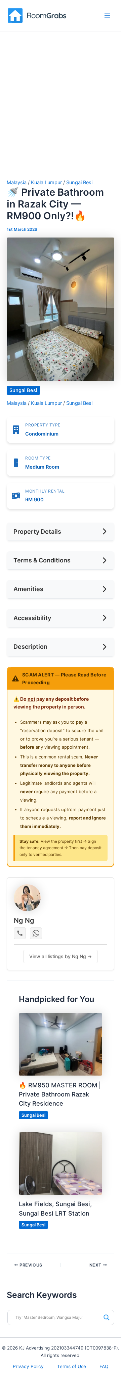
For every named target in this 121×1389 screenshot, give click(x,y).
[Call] (20, 933)
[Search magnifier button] (106, 1317)
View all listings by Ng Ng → (60, 956)
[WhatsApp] (36, 933)
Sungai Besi (79, 182)
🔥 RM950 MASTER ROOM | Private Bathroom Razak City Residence (60, 1094)
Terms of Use (71, 1366)
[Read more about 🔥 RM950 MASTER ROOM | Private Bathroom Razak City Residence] (60, 1044)
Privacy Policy (28, 1366)
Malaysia (17, 182)
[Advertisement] (60, 95)
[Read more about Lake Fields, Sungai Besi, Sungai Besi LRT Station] (60, 1163)
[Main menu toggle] (107, 15)
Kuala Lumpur (46, 182)
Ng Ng (24, 920)
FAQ (103, 1366)
